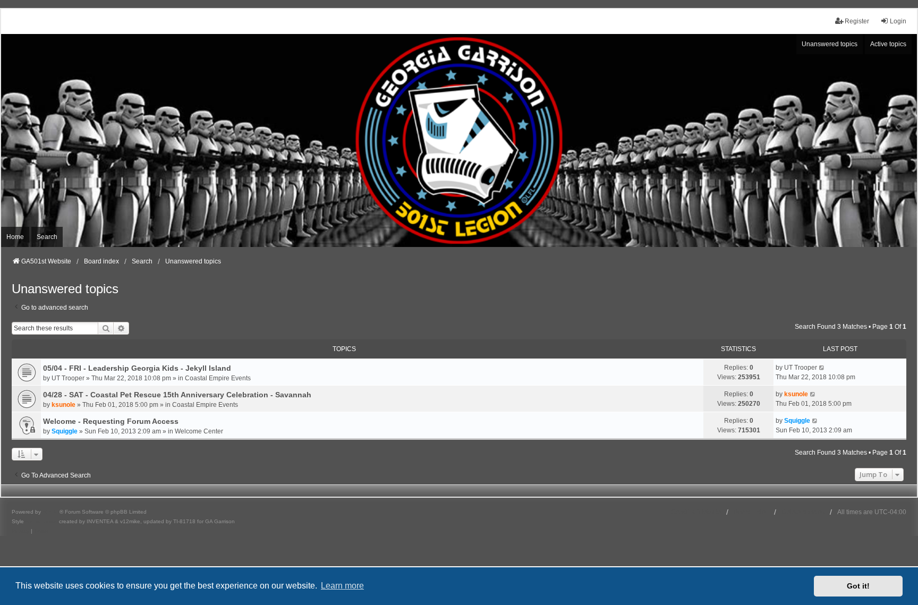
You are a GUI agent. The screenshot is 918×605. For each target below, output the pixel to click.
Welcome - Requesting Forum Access (110, 421)
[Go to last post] (822, 367)
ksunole (63, 404)
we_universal (41, 521)
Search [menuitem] (47, 237)
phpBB (51, 512)
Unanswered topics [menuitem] (829, 44)
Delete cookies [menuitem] (802, 512)
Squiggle (65, 431)
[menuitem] (20, 531)
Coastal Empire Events (218, 378)
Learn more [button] (342, 585)
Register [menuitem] (857, 21)
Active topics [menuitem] (888, 44)
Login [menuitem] (898, 21)
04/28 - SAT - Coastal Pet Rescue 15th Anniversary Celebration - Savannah (177, 394)
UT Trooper (68, 378)
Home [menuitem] (15, 237)
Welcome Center (199, 431)
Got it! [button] (858, 586)
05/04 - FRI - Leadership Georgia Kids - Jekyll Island (137, 368)
